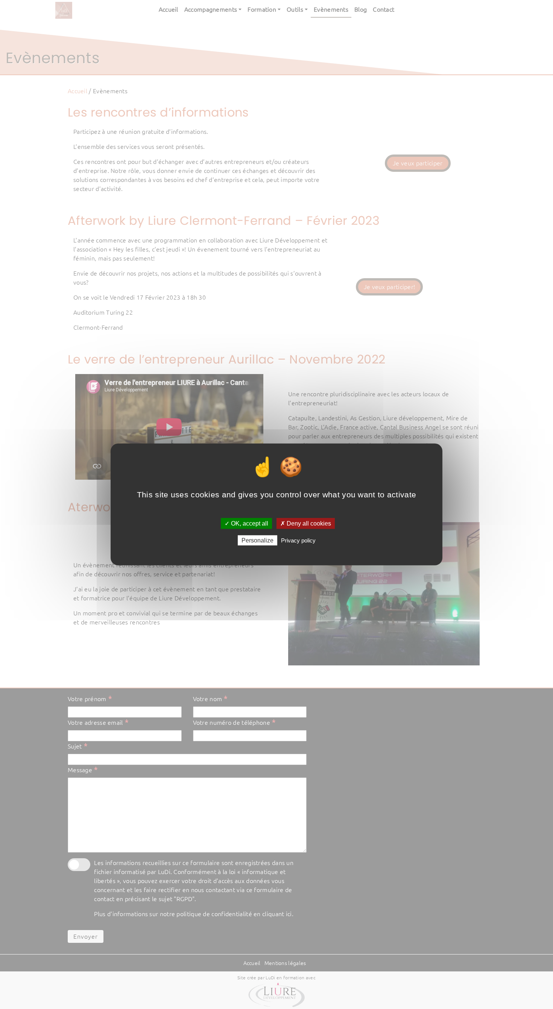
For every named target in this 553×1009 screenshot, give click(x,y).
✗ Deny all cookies (305, 523)
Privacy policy (298, 540)
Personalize (257, 540)
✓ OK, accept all (246, 523)
